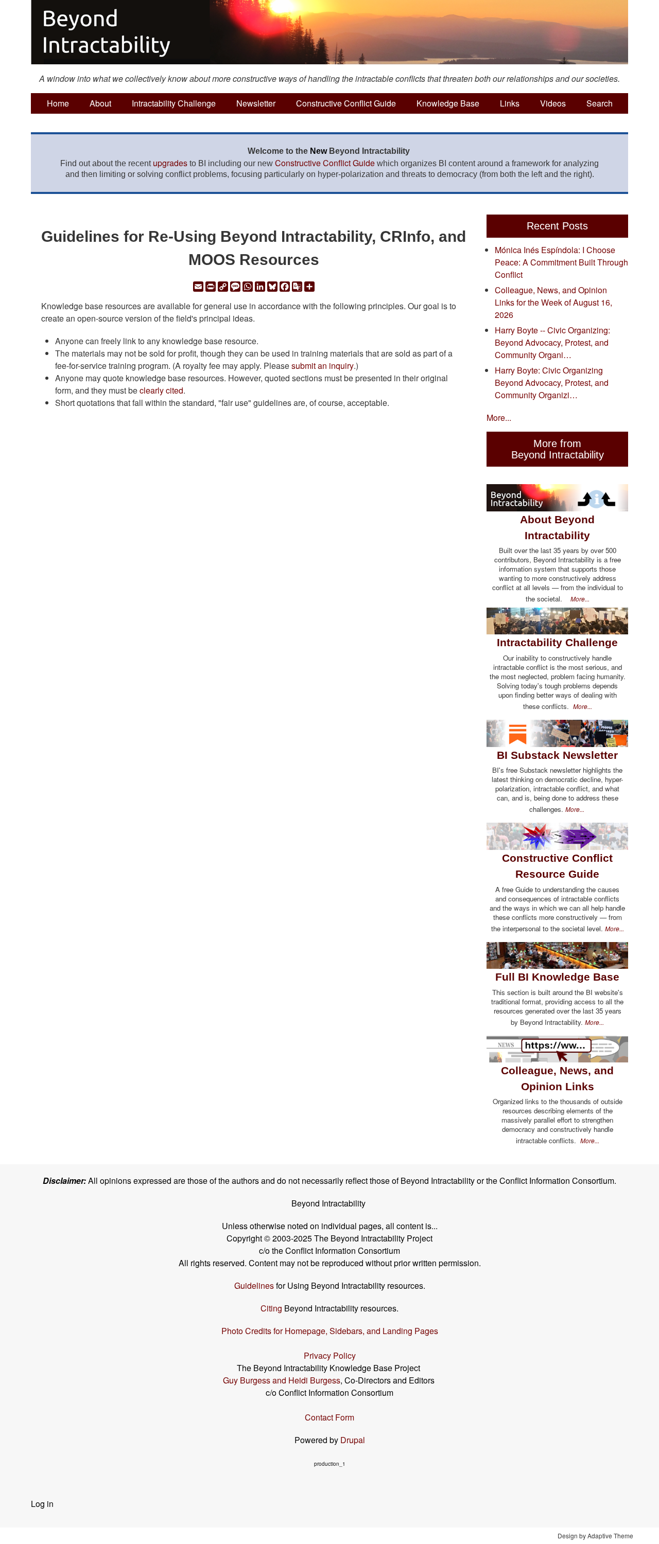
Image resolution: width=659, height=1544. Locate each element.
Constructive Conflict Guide (346, 103)
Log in (42, 1504)
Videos (553, 103)
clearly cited (161, 390)
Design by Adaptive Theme (595, 1535)
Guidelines (254, 1285)
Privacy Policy (330, 1355)
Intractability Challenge (174, 103)
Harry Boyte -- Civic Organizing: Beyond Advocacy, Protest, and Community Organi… (552, 342)
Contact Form (329, 1417)
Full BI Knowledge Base (557, 977)
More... (499, 417)
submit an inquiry (322, 365)
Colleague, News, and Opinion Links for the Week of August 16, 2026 (553, 302)
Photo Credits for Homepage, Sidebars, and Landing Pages (329, 1331)
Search (599, 103)
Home (58, 103)
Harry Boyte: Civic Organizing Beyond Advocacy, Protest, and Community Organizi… (552, 382)
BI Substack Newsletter (557, 755)
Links (509, 103)
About (100, 103)
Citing (271, 1308)
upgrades (170, 163)
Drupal (352, 1440)
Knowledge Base (448, 103)
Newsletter (255, 103)
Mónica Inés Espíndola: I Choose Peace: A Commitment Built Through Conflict (561, 262)
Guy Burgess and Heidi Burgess (281, 1380)
